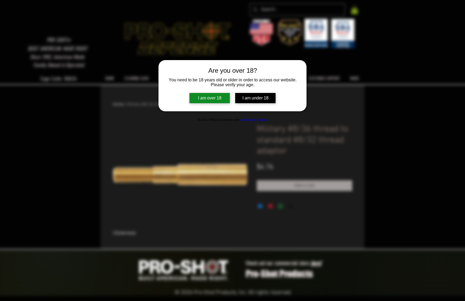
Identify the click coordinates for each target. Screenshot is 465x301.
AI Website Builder (253, 120)
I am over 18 (209, 98)
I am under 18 (255, 98)
